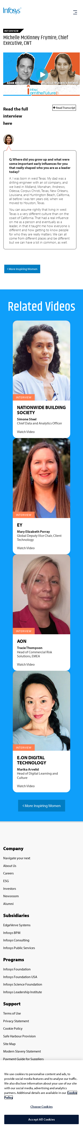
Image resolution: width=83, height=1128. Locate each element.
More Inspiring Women (22, 269)
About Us (9, 866)
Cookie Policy (13, 1028)
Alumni (8, 904)
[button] (75, 12)
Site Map (9, 1044)
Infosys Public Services (19, 948)
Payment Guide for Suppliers (23, 1059)
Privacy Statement (16, 1021)
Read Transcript (65, 108)
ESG (6, 881)
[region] (41, 1094)
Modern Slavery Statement (22, 1051)
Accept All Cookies (41, 1119)
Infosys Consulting (16, 940)
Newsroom (11, 896)
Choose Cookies (41, 1107)
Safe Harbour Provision (19, 1036)
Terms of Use (12, 1013)
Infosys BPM (11, 933)
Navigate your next (16, 858)
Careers (8, 873)
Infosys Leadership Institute (22, 992)
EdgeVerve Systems (16, 925)
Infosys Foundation (17, 969)
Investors (9, 888)
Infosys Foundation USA (20, 977)
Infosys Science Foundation (22, 984)
